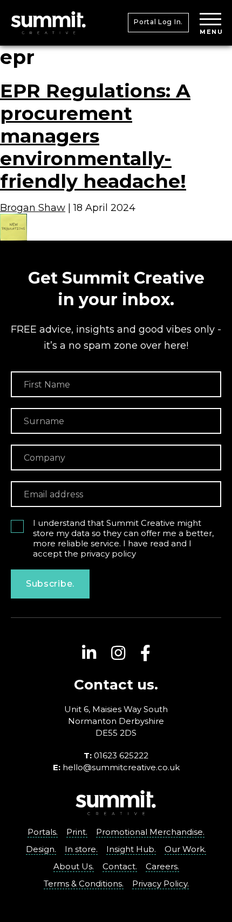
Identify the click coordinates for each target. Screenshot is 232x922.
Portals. (43, 832)
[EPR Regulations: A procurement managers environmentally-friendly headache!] (13, 219)
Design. (41, 849)
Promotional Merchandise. (150, 832)
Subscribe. (50, 584)
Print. (76, 832)
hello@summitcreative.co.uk (121, 767)
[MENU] (210, 20)
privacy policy (108, 553)
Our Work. (185, 849)
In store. (81, 849)
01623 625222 (121, 755)
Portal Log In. (158, 22)
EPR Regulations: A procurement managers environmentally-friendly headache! (95, 136)
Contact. (120, 866)
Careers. (162, 866)
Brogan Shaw (32, 208)
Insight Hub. (131, 849)
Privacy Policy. (160, 883)
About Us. (73, 866)
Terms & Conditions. (84, 883)
